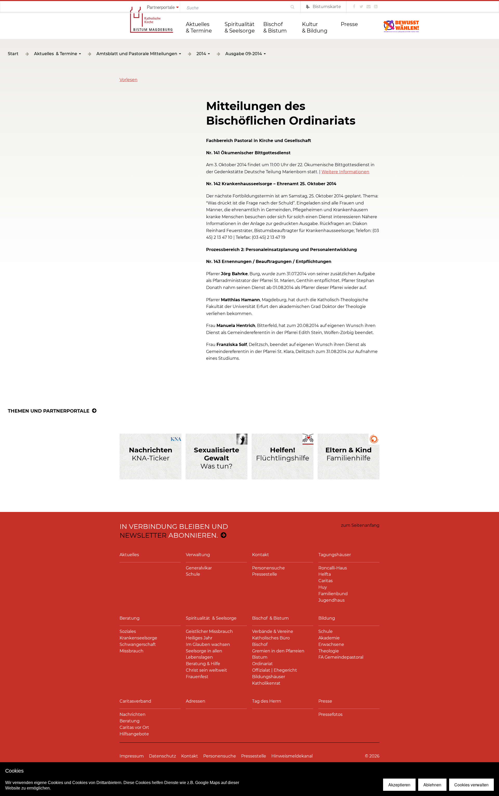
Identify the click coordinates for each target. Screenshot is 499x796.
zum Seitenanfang (360, 525)
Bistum (259, 657)
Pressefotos (330, 714)
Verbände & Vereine (272, 631)
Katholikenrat (266, 683)
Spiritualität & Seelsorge (240, 27)
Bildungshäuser (268, 676)
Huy (322, 587)
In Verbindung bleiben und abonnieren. (174, 531)
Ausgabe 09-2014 (243, 54)
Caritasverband (135, 701)
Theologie (328, 651)
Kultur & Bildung (314, 27)
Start (13, 54)
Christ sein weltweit (206, 670)
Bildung (326, 618)
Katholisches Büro (271, 637)
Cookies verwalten (471, 785)
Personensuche (268, 568)
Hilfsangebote (134, 733)
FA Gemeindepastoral (340, 657)
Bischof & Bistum (275, 27)
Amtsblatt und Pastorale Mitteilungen (136, 54)
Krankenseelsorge (138, 637)
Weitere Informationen (345, 171)
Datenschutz (162, 756)
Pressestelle (264, 574)
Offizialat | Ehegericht (274, 670)
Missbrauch (131, 651)
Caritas (325, 580)
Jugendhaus (331, 600)
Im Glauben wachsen (208, 644)
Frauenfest (197, 676)
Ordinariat (262, 663)
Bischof (259, 644)
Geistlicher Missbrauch (209, 631)
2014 (201, 54)
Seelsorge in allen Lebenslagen (204, 654)
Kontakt (260, 554)
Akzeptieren (399, 785)
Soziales (128, 631)
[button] (128, 79)
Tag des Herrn (266, 701)
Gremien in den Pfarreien (278, 651)
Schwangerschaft (138, 644)
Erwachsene (331, 644)
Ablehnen (432, 785)
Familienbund (333, 593)
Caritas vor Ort (134, 727)
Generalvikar (199, 568)
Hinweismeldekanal (292, 756)
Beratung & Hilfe (203, 663)
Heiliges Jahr (199, 637)
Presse (349, 24)
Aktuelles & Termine (199, 27)
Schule (193, 574)
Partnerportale (161, 7)
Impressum (132, 756)
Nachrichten (133, 714)
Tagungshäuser (334, 554)
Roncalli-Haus (332, 568)
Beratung (130, 618)
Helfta (324, 574)
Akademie (329, 637)
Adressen (195, 701)
